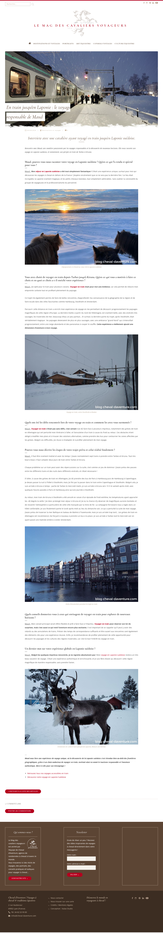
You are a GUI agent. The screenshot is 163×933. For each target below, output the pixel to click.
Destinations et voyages (46, 44)
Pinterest (139, 898)
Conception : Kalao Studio (62, 908)
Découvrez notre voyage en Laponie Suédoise (46, 777)
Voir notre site (19, 878)
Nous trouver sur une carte (62, 901)
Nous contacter (57, 898)
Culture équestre (124, 44)
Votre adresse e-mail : (76, 864)
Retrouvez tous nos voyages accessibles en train (47, 773)
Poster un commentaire (19, 811)
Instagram (136, 898)
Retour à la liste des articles (24, 791)
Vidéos (147, 898)
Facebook (132, 898)
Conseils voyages (102, 44)
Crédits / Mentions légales (62, 905)
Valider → (74, 875)
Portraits (68, 44)
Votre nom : (72, 855)
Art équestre (83, 44)
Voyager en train (77, 287)
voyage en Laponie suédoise (113, 655)
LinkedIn (143, 898)
